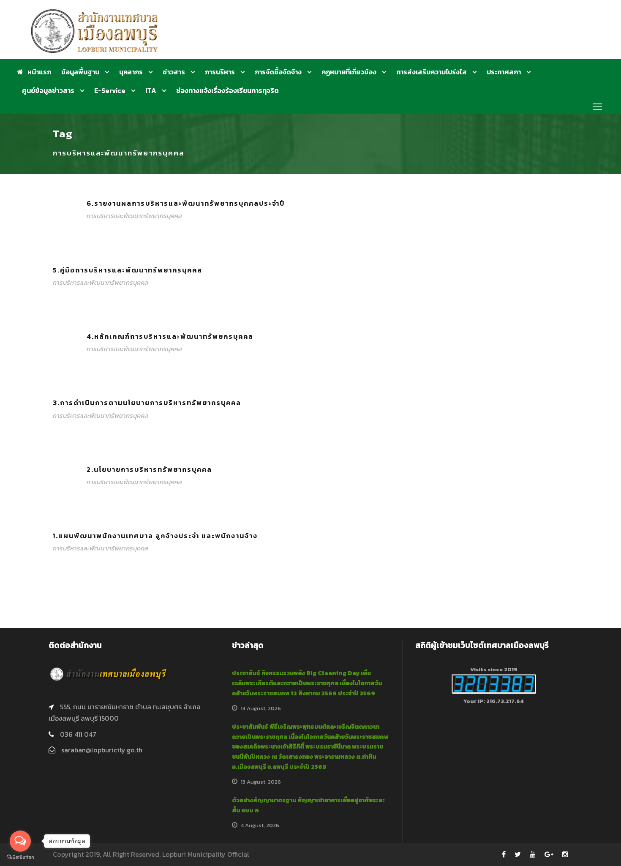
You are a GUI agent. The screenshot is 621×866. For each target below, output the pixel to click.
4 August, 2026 (260, 825)
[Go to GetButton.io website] (20, 857)
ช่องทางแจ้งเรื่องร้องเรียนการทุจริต (227, 90)
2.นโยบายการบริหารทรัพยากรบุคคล (149, 469)
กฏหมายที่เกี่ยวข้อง (348, 72)
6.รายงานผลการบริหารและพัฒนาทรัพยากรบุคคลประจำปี (186, 203)
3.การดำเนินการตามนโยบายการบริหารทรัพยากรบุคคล (147, 403)
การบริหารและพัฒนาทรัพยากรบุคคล (134, 216)
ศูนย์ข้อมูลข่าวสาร (48, 90)
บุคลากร (131, 72)
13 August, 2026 (261, 708)
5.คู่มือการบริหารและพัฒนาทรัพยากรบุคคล (127, 270)
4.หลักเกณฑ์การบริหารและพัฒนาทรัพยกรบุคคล (170, 336)
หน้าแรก (39, 72)
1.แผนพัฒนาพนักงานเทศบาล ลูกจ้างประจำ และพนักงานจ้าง (155, 536)
